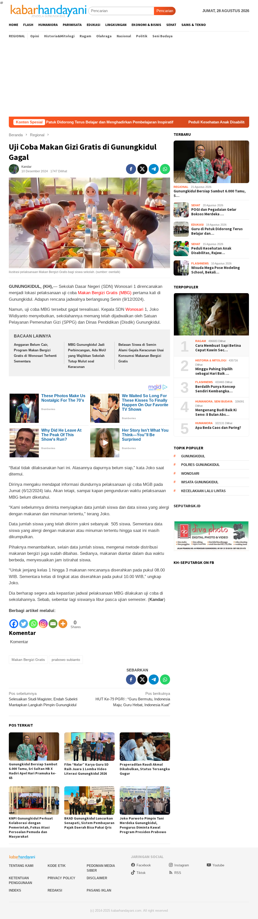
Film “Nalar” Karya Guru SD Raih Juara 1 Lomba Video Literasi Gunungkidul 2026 (86, 769)
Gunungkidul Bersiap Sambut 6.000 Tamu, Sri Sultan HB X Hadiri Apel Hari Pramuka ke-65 (33, 771)
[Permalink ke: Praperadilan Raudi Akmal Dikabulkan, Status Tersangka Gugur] (145, 746)
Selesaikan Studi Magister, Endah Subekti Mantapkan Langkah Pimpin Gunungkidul (43, 699)
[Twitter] (23, 621)
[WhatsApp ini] (165, 169)
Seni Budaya (223, 401)
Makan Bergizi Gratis (28, 660)
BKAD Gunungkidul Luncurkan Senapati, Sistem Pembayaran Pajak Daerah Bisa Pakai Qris (89, 823)
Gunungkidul (193, 456)
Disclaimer (97, 878)
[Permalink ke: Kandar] (14, 168)
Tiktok (141, 873)
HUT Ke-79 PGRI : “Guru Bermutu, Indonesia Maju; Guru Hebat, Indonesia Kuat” (132, 699)
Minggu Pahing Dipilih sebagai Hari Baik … (214, 371)
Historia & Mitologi (210, 360)
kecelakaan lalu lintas (203, 491)
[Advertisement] (129, 79)
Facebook (144, 865)
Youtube (218, 865)
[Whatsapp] (33, 621)
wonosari (190, 473)
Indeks (15, 890)
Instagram (181, 865)
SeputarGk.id (187, 505)
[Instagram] (43, 621)
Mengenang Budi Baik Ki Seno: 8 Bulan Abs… (216, 412)
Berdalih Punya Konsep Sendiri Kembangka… (215, 388)
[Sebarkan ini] (131, 169)
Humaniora (204, 401)
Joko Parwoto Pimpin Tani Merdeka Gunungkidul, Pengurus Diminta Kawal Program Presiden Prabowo (143, 825)
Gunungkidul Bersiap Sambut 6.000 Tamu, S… (210, 193)
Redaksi (55, 890)
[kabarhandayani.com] (48, 11)
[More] (62, 621)
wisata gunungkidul (199, 482)
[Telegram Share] (154, 169)
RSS (177, 873)
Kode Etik (57, 866)
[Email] (53, 621)
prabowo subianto (66, 660)
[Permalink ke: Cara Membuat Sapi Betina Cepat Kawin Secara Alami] (211, 314)
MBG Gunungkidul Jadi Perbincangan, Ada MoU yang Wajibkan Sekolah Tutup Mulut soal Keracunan (87, 356)
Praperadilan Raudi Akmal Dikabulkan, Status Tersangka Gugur (145, 769)
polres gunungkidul (200, 465)
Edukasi (197, 224)
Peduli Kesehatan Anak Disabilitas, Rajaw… (211, 250)
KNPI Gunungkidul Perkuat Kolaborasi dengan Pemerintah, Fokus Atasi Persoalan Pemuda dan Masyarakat (31, 827)
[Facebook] (13, 621)
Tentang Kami (21, 866)
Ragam (200, 341)
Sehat (195, 205)
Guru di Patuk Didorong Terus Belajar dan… (217, 231)
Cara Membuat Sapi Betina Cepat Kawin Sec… (218, 347)
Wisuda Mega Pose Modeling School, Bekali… (215, 270)
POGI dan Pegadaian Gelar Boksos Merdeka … (213, 211)
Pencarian (164, 11)
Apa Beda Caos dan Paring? (218, 427)
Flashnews (200, 263)
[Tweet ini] (142, 169)
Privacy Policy (61, 878)
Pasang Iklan (99, 890)
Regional (181, 186)
